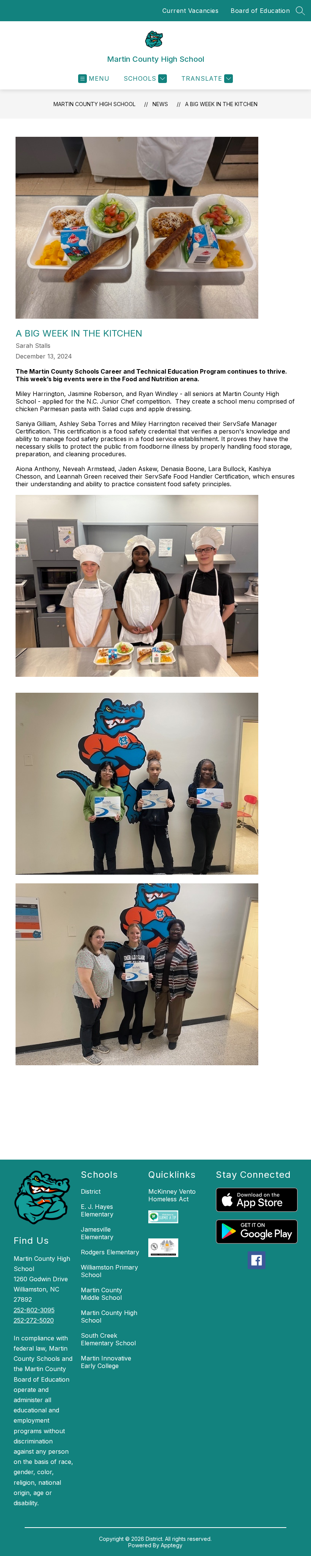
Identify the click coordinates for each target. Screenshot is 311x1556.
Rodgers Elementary (110, 1252)
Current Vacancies (190, 10)
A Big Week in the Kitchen (221, 104)
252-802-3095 (34, 1310)
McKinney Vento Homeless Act (172, 1195)
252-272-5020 (34, 1320)
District (91, 1191)
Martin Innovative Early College (106, 1362)
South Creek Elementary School (108, 1339)
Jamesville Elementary (97, 1233)
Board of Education (260, 10)
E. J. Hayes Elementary (97, 1210)
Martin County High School (94, 104)
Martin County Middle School (101, 1293)
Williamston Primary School (109, 1271)
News (160, 104)
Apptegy (171, 1545)
